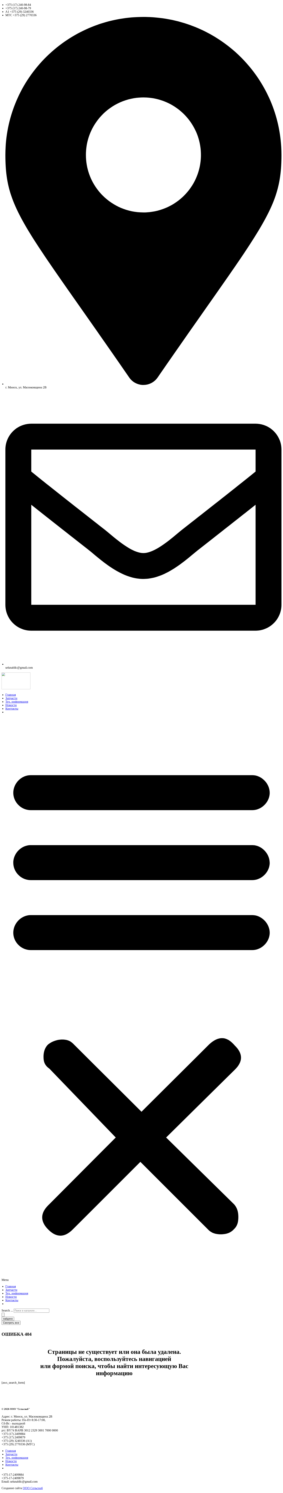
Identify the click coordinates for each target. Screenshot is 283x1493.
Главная (10, 694)
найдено (8, 1318)
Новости (11, 705)
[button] (141, 999)
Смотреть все (11, 1322)
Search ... (7, 1310)
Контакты (11, 708)
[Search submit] (3, 1315)
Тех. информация (16, 701)
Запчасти (11, 698)
